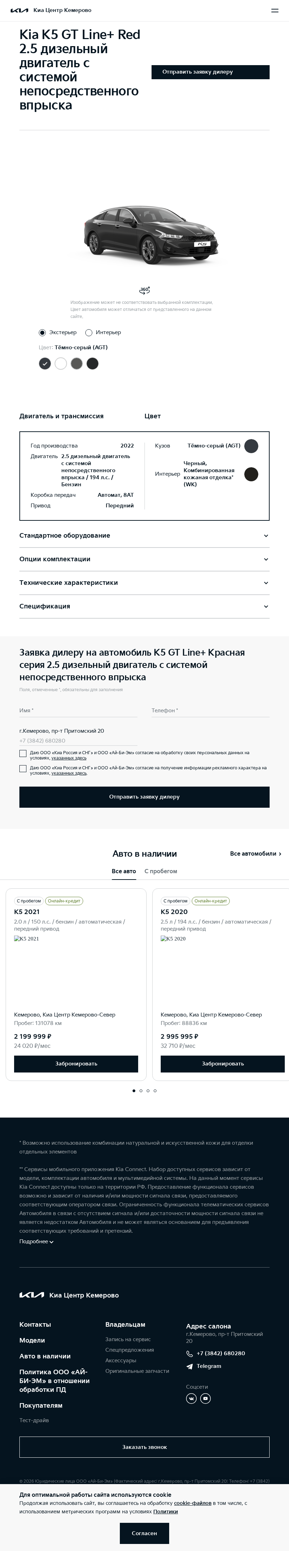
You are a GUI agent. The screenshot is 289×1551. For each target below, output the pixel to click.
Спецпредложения (129, 1350)
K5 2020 (174, 912)
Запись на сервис (128, 1339)
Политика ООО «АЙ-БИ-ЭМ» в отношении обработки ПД (54, 1381)
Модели (32, 1340)
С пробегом (160, 871)
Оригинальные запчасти (137, 1371)
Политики (165, 1512)
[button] (134, 1090)
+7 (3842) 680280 (42, 741)
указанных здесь (68, 758)
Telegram (209, 1366)
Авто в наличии (45, 1356)
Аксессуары (120, 1360)
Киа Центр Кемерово (62, 10)
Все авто (124, 871)
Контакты (35, 1324)
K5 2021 (27, 912)
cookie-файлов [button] (192, 1503)
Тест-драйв (34, 1420)
